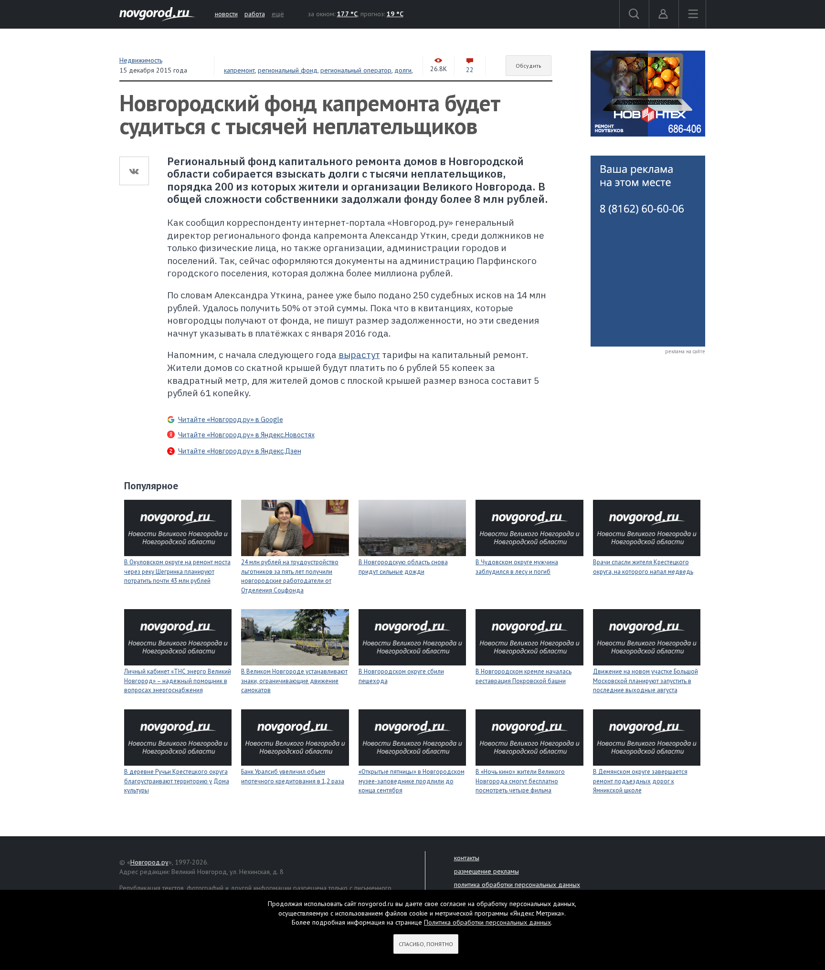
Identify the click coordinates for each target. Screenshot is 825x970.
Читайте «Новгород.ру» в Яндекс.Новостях (246, 435)
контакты (466, 858)
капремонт (239, 70)
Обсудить (528, 65)
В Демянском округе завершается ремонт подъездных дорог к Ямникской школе (640, 781)
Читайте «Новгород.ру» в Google (230, 419)
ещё (278, 14)
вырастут (359, 354)
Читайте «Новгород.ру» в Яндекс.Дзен (239, 451)
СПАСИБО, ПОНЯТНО (426, 944)
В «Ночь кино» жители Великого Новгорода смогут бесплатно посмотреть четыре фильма (520, 781)
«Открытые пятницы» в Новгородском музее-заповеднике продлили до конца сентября (412, 781)
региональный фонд (287, 70)
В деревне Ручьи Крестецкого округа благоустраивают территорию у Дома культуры (176, 781)
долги (403, 70)
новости (226, 14)
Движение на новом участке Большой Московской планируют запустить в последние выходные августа (645, 680)
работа (254, 14)
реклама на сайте (685, 351)
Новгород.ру (149, 862)
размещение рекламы (486, 871)
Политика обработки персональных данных (487, 922)
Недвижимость (140, 60)
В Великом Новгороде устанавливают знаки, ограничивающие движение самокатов (294, 680)
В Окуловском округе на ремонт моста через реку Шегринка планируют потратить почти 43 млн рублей (177, 571)
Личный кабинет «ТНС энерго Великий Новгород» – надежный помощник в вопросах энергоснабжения (177, 680)
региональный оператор (355, 70)
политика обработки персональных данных (517, 884)
